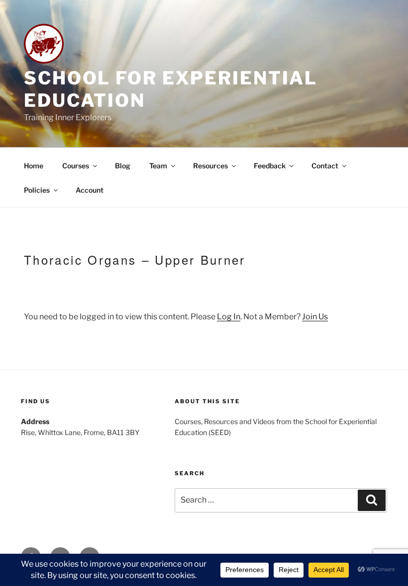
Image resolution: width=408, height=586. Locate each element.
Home (33, 165)
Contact (324, 165)
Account (89, 190)
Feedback (270, 165)
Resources (210, 165)
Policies (37, 190)
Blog (122, 165)
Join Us (315, 316)
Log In (228, 316)
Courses (75, 165)
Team (158, 165)
